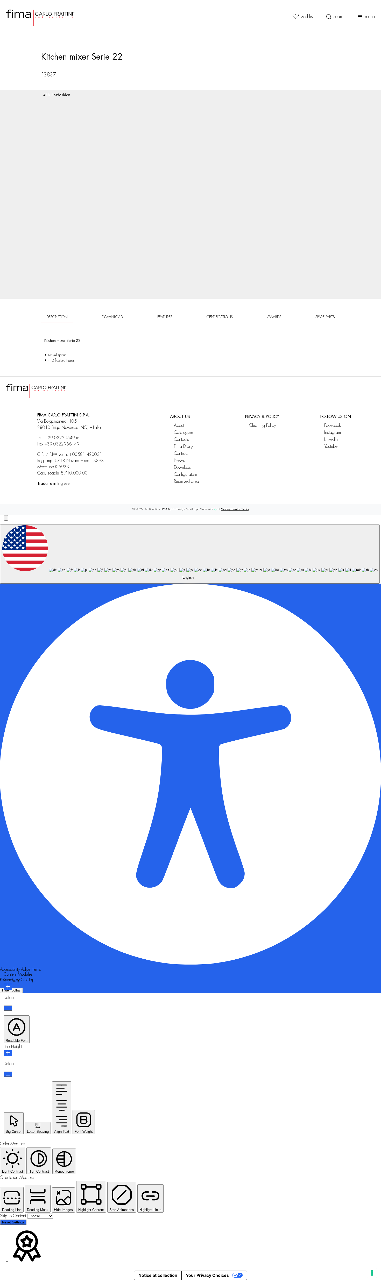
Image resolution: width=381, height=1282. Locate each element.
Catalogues (184, 432)
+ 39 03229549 (59, 438)
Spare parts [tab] (325, 317)
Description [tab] (57, 317)
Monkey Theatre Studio (235, 509)
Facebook (332, 425)
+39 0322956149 (62, 444)
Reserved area (186, 481)
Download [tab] (112, 317)
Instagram (332, 432)
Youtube (330, 446)
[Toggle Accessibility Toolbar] (6, 518)
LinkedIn (331, 439)
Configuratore (185, 474)
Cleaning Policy (262, 425)
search (339, 16)
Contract (181, 453)
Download (183, 467)
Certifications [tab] (220, 317)
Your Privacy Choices (207, 1275)
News (179, 460)
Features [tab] (164, 317)
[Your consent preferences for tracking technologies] (372, 1273)
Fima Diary (183, 446)
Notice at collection (157, 1275)
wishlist (307, 16)
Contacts (181, 439)
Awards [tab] (274, 317)
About (179, 425)
